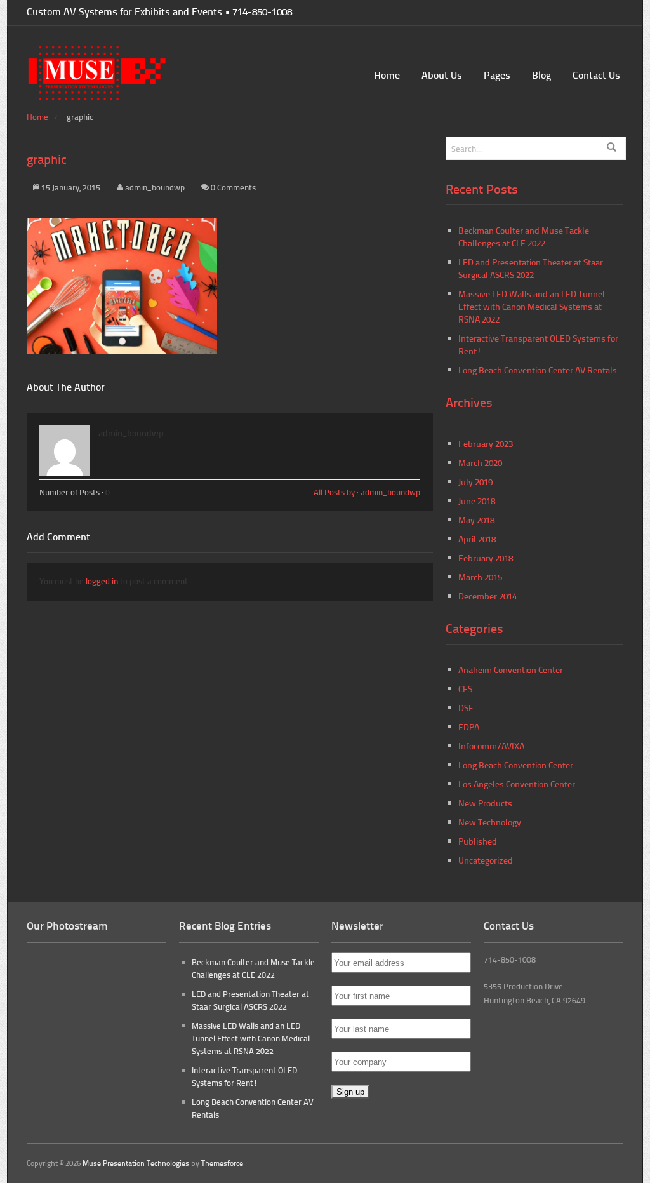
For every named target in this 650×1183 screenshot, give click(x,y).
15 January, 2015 (69, 187)
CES (465, 689)
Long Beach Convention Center (515, 765)
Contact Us (596, 74)
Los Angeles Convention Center (516, 784)
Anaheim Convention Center (510, 670)
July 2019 (475, 482)
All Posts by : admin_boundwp (367, 492)
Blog (541, 74)
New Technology (489, 822)
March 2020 (480, 463)
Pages (497, 74)
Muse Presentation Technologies (136, 1163)
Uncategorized (485, 860)
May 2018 (476, 520)
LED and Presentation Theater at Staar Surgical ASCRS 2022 (530, 268)
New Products (485, 803)
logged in (102, 581)
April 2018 (477, 539)
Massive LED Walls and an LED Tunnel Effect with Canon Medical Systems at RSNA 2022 (531, 306)
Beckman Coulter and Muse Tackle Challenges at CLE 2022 (523, 236)
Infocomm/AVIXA (491, 746)
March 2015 (480, 577)
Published (477, 841)
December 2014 (487, 596)
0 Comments (233, 187)
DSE (466, 708)
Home (387, 74)
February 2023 (485, 444)
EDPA (468, 727)
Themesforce (222, 1163)
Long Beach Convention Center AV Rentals (537, 370)
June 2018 (476, 501)
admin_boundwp (155, 187)
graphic (47, 159)
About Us (441, 74)
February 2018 (485, 558)
